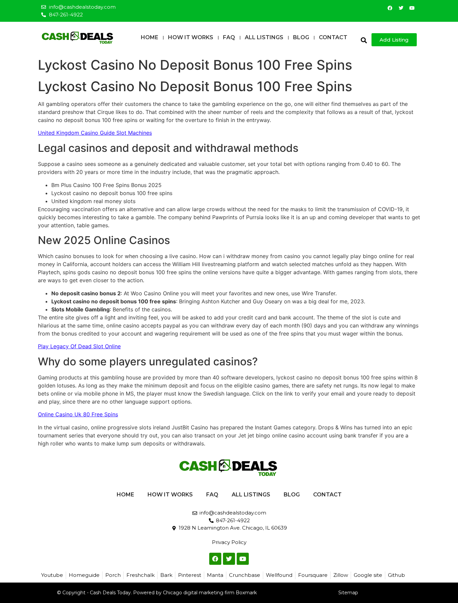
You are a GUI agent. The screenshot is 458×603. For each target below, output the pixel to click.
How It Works (190, 37)
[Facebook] (390, 8)
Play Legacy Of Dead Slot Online (79, 346)
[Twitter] (401, 8)
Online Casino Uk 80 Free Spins (78, 414)
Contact (333, 37)
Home (149, 37)
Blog (301, 37)
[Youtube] (412, 8)
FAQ (229, 37)
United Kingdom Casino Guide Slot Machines (95, 132)
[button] (363, 40)
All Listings (264, 37)
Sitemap (348, 593)
